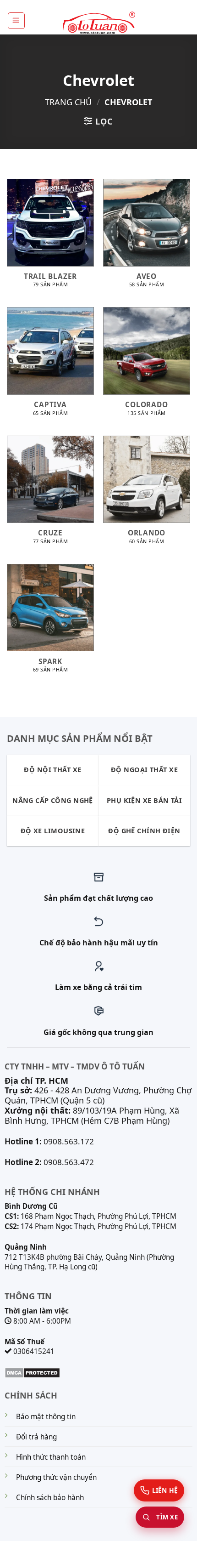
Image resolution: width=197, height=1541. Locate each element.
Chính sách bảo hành (50, 1497)
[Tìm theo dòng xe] (160, 1517)
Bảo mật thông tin (46, 1417)
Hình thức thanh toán (51, 1457)
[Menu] (16, 20)
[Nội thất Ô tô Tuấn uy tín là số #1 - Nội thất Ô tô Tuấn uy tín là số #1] (98, 23)
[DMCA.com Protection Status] (32, 1371)
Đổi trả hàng (36, 1437)
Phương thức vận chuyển (56, 1477)
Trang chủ (68, 102)
